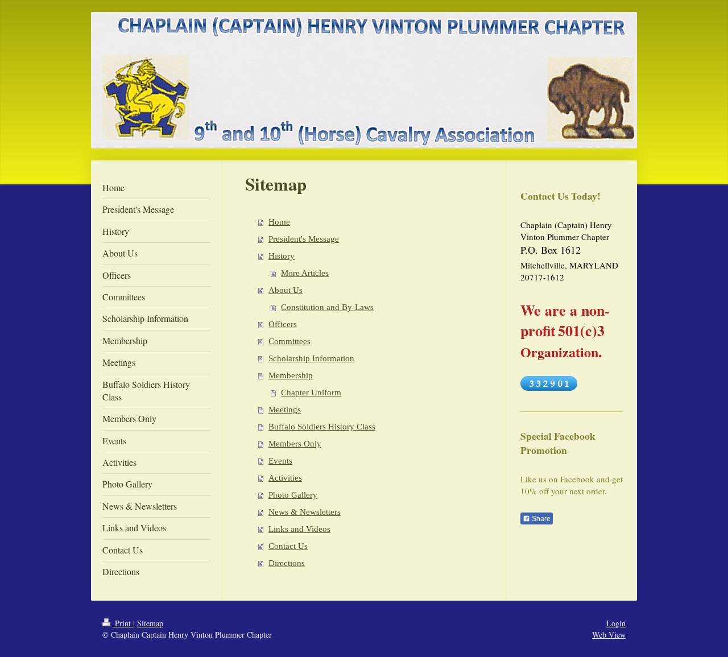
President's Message (303, 238)
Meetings (284, 409)
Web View (609, 634)
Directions (286, 563)
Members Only (294, 443)
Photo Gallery (292, 494)
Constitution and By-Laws (327, 307)
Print (123, 623)
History (281, 256)
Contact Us (288, 546)
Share (540, 519)
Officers (282, 324)
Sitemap (150, 623)
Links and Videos (299, 529)
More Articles (305, 273)
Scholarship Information (311, 358)
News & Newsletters (304, 511)
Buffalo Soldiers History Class (321, 426)
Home (279, 221)
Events (280, 460)
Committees (289, 341)
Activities (285, 477)
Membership (290, 375)
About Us (285, 290)
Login (616, 623)
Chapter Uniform (311, 392)
